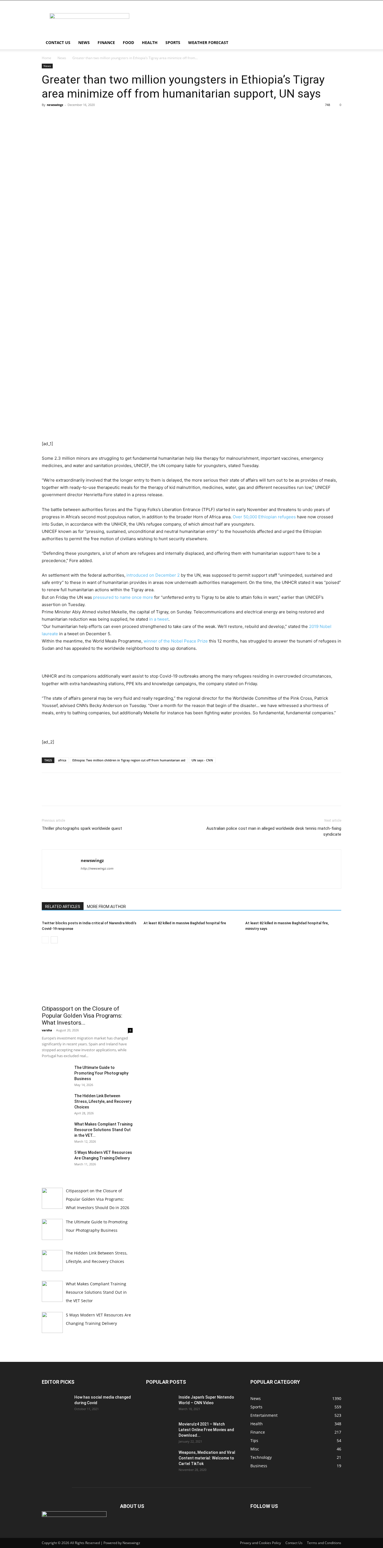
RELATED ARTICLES (62, 906)
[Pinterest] (73, 117)
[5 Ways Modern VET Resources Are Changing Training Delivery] (56, 1159)
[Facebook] (47, 117)
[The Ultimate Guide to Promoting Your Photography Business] (56, 1074)
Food (128, 42)
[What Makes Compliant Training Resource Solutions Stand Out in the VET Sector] (56, 1131)
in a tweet (158, 619)
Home (46, 58)
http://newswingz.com (97, 868)
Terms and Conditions (324, 1542)
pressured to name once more (123, 597)
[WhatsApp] (86, 117)
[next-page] (54, 939)
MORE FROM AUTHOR (106, 906)
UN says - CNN (202, 760)
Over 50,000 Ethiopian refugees (264, 516)
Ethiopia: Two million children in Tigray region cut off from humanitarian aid (128, 760)
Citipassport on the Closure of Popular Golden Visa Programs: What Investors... (82, 1015)
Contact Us (58, 42)
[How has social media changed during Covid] (56, 1404)
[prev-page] (45, 939)
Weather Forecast (208, 42)
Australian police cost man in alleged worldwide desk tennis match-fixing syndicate (273, 831)
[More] (99, 117)
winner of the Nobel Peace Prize (176, 641)
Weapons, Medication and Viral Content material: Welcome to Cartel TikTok (207, 1458)
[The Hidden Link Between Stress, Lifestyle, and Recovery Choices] (56, 1103)
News (84, 42)
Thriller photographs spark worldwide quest (82, 828)
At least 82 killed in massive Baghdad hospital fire (185, 923)
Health (150, 42)
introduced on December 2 (153, 575)
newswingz (55, 105)
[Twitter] (60, 117)
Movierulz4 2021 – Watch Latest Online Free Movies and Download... (206, 1430)
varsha (47, 1030)
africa (62, 760)
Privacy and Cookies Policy (260, 1542)
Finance (106, 42)
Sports (172, 42)
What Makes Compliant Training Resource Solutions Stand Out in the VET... (103, 1130)
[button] (334, 43)
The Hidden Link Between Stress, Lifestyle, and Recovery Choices (102, 1101)
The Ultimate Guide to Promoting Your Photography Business (101, 1073)
